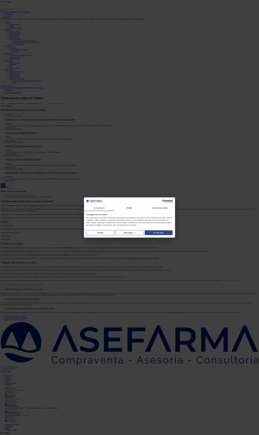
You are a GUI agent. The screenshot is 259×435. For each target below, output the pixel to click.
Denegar (100, 233)
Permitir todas (159, 233)
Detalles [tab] (129, 208)
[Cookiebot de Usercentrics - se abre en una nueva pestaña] (164, 201)
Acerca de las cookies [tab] (160, 208)
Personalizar (128, 233)
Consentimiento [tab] (99, 208)
